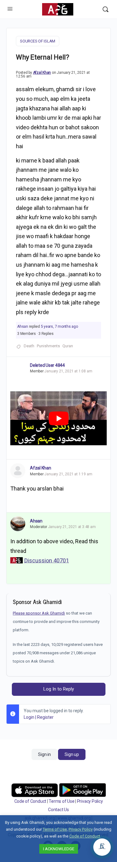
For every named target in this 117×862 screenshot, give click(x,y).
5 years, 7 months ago (59, 326)
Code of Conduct (30, 801)
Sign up (72, 754)
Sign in (44, 754)
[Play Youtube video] (58, 418)
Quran (67, 346)
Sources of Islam (37, 41)
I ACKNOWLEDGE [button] (58, 848)
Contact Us (58, 809)
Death (29, 346)
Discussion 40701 (46, 560)
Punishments (48, 346)
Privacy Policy (90, 801)
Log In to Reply (58, 689)
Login (29, 717)
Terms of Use (61, 801)
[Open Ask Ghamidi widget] (102, 847)
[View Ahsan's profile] (17, 523)
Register (45, 717)
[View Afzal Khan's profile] (17, 470)
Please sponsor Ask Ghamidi (39, 613)
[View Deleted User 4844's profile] (17, 365)
